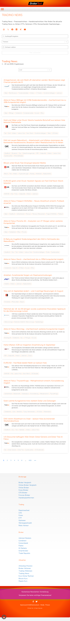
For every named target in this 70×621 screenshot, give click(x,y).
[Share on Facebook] (12, 29)
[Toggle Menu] (2, 9)
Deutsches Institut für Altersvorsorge (24, 322)
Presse (47, 605)
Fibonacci (28, 214)
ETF (20, 518)
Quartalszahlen (8, 156)
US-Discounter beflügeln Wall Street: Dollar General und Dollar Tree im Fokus (33, 438)
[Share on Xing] (21, 29)
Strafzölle (19, 412)
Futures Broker (24, 495)
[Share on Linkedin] (16, 29)
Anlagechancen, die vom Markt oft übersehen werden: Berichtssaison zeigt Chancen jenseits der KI (34, 81)
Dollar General (12, 450)
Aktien (6, 93)
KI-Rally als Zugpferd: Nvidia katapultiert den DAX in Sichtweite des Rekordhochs (31, 240)
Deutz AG (15, 268)
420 (30, 460)
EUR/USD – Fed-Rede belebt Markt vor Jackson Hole (25, 363)
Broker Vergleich (25, 482)
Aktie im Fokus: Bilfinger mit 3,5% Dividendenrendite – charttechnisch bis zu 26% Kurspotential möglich (35, 101)
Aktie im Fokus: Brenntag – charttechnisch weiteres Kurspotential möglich (34, 329)
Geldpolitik (43, 153)
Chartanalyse (25, 394)
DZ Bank (21, 268)
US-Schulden (34, 374)
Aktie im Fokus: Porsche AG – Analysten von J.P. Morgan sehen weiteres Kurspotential (33, 222)
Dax (20, 153)
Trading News (24, 573)
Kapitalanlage (39, 322)
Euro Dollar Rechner (26, 576)
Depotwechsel (24, 510)
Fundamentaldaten (24, 93)
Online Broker (24, 488)
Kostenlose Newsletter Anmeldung (35, 592)
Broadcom (14, 153)
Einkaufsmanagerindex (29, 153)
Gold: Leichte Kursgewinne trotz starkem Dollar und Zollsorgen (30, 401)
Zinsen (30, 356)
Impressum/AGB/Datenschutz (29, 605)
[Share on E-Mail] (25, 29)
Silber (49, 133)
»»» (35, 460)
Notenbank (39, 174)
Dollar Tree (21, 450)
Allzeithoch (7, 153)
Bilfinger (11, 113)
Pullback (60, 214)
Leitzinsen (59, 93)
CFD (20, 513)
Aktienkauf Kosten (25, 566)
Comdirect (22, 541)
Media (42, 605)
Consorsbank (23, 543)
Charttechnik (18, 113)
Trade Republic (24, 553)
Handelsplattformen (26, 498)
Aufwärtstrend (20, 214)
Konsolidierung (34, 394)
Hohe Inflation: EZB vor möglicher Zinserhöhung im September (29, 345)
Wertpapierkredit (25, 523)
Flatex (21, 546)
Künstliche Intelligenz (49, 93)
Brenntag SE (7, 338)
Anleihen (6, 284)
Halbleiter (21, 430)
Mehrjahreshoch (44, 394)
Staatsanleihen (47, 174)
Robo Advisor (24, 525)
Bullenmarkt (17, 394)
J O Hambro (39, 93)
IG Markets (23, 548)
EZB (37, 153)
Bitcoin (6, 174)
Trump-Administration (29, 412)
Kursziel (37, 113)
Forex (16, 194)
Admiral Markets (25, 538)
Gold (9, 133)
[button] (4, 617)
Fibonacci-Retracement (38, 214)
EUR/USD (6, 194)
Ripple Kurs (23, 581)
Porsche (24, 232)
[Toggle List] (66, 41)
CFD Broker (23, 493)
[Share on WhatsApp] (4, 29)
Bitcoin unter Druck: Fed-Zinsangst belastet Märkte (25, 163)
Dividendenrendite (28, 113)
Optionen (22, 520)
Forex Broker (23, 490)
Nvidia (48, 252)
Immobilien (7, 302)
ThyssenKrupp (54, 394)
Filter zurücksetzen (35, 52)
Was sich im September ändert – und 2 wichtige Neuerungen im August (33, 291)
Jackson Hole (21, 133)
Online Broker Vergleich (27, 485)
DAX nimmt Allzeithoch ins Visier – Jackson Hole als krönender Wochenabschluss (29, 420)
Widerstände (47, 412)
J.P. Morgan (27, 338)
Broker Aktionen (25, 568)
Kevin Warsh (30, 133)
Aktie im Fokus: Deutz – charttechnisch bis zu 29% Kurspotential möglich (34, 259)
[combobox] (33, 41)
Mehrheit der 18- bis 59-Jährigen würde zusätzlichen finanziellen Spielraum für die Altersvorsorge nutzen (35, 310)
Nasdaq (32, 174)
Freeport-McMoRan (51, 214)
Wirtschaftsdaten (18, 156)
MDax (42, 113)
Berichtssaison (13, 93)
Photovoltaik (15, 302)
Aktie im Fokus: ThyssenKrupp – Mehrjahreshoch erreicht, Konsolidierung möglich (34, 382)
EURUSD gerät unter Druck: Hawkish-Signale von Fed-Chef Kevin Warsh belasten (33, 182)
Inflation (32, 93)
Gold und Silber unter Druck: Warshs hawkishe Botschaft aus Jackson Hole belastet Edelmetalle (34, 121)
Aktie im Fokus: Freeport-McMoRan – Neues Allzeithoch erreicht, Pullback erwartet (34, 202)
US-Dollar (55, 133)
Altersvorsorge (8, 322)
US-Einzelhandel (39, 450)
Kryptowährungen (24, 174)
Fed (5, 133)
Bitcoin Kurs (23, 578)
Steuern (22, 302)
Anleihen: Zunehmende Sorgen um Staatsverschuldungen (28, 275)
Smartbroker (23, 551)
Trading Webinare (25, 571)
